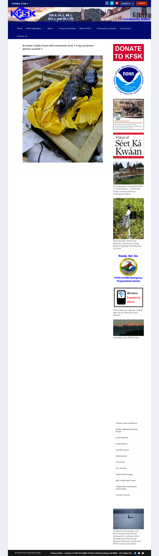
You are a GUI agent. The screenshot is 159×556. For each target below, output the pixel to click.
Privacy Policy (57, 553)
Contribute (125, 28)
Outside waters (122, 450)
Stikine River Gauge (124, 474)
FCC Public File (125, 553)
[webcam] (128, 335)
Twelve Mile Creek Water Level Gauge (126, 487)
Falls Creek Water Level (125, 480)
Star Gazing (121, 468)
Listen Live (19, 3)
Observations (121, 456)
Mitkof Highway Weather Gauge (127, 430)
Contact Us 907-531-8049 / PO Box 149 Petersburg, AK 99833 (91, 553)
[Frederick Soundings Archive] (128, 528)
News (50, 28)
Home (19, 28)
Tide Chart (120, 462)
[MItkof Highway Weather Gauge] (128, 238)
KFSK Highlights (33, 28)
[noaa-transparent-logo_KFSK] (128, 94)
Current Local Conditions (126, 423)
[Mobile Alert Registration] (128, 307)
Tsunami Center (123, 495)
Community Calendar (106, 28)
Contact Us (22, 36)
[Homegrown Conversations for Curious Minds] (128, 184)
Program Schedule (67, 28)
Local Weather (122, 437)
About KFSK (85, 28)
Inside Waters (121, 444)
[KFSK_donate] (128, 60)
